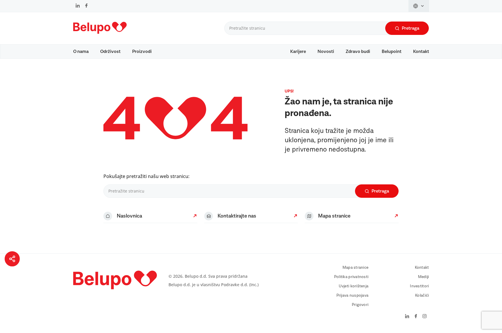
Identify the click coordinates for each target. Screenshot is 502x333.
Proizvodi (142, 51)
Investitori (419, 286)
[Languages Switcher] (418, 6)
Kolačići (422, 295)
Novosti (326, 51)
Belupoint (391, 51)
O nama (81, 51)
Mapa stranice (356, 268)
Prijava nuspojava (352, 295)
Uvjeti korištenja (354, 286)
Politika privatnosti (351, 277)
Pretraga (410, 28)
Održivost (110, 51)
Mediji (423, 277)
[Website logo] (100, 35)
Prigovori (360, 305)
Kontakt (421, 51)
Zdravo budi (358, 51)
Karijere (298, 51)
